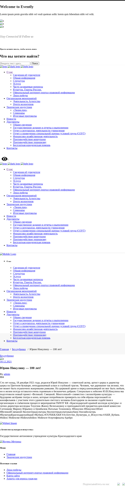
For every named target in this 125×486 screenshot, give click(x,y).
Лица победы (14, 469)
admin (7, 374)
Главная (4, 349)
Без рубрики (19, 349)
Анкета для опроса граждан (22, 478)
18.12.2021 (6, 361)
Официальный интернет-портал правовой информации (37, 472)
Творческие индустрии (19, 457)
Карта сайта (13, 475)
